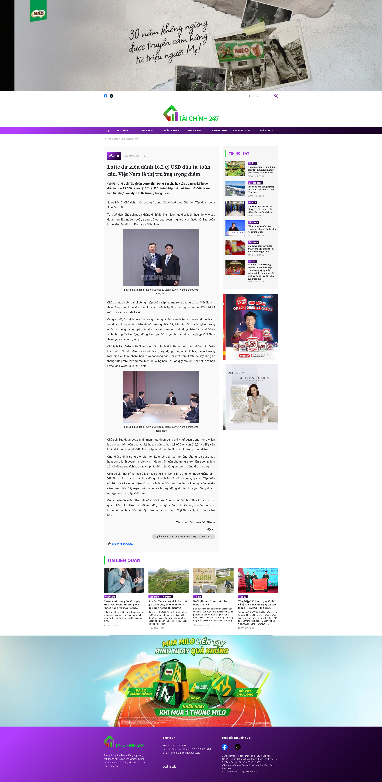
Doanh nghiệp (218, 130)
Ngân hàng (194, 130)
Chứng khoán (170, 130)
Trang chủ (116, 139)
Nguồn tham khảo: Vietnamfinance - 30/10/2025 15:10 (183, 536)
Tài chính (122, 130)
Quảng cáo (169, 766)
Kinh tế (146, 130)
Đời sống (265, 130)
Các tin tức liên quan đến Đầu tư (195, 522)
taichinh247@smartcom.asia (185, 752)
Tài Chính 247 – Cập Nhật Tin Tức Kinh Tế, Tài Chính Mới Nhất (107, 130)
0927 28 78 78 (178, 745)
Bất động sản (241, 130)
